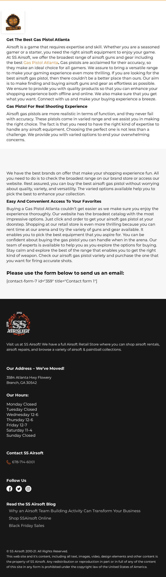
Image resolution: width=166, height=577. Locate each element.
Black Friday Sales (26, 525)
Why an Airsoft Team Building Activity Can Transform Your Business (74, 511)
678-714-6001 (23, 462)
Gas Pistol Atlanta (41, 62)
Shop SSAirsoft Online (30, 518)
